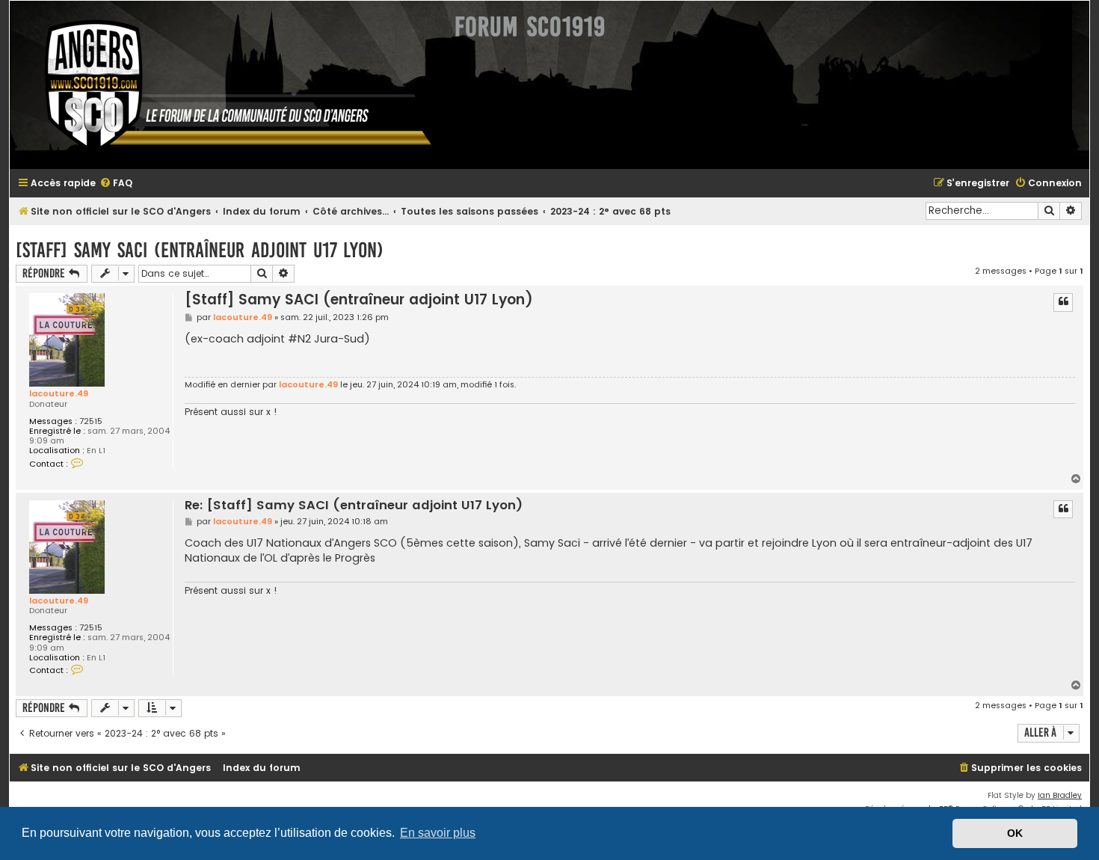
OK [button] (1015, 833)
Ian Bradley (1060, 795)
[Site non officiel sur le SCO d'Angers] (226, 85)
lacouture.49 (58, 393)
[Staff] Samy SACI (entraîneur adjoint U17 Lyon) (200, 250)
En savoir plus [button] (437, 832)
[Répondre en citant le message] (1063, 302)
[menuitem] (115, 183)
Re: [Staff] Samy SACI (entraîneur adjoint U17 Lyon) (354, 506)
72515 (90, 421)
